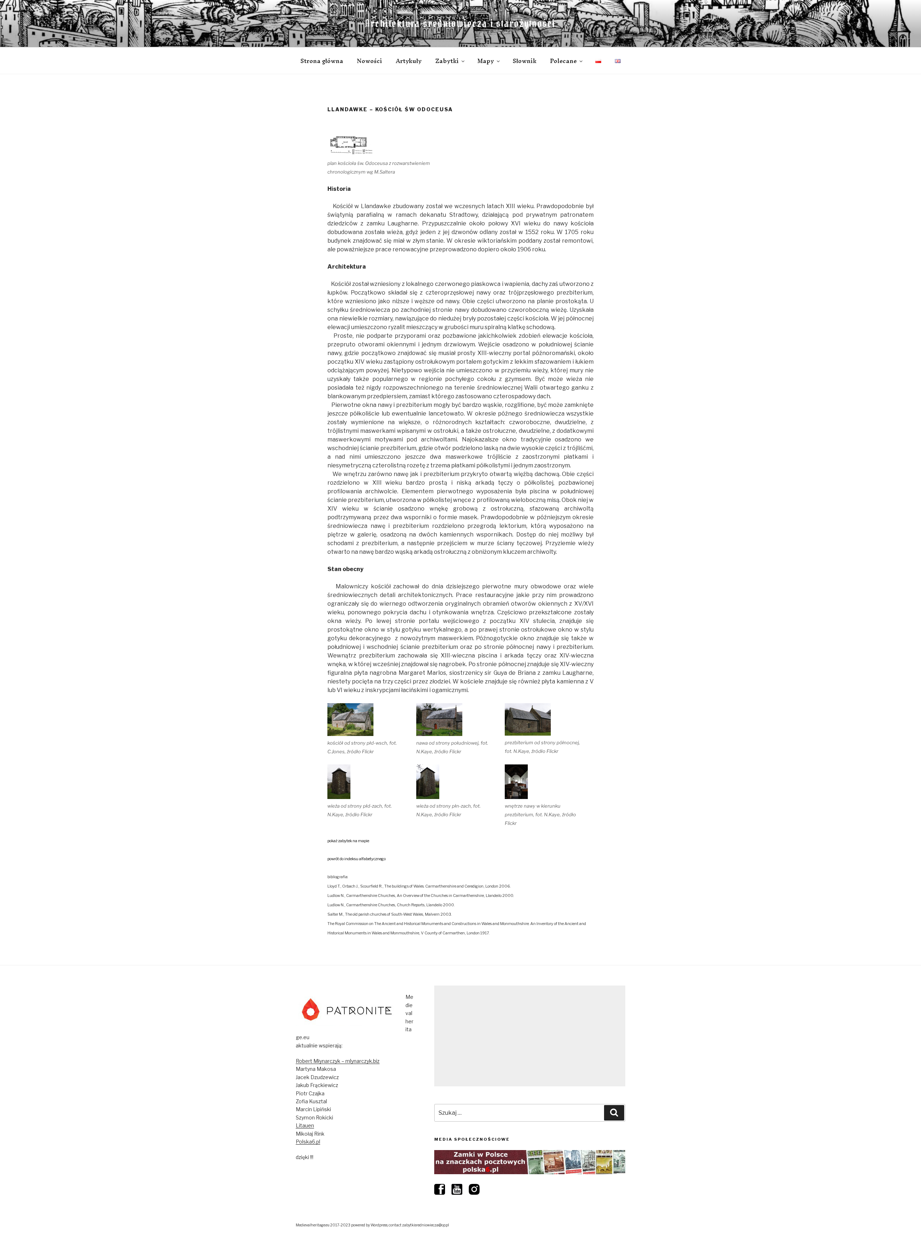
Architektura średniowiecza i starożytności (460, 23)
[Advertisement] (529, 1036)
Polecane (563, 60)
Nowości (369, 60)
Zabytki (447, 60)
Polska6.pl (308, 1142)
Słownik (524, 60)
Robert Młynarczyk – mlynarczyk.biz (338, 1061)
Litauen (305, 1125)
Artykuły (409, 60)
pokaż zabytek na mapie (348, 841)
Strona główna (321, 60)
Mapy (485, 60)
